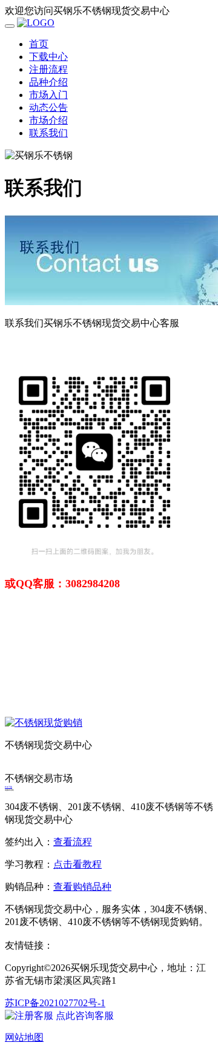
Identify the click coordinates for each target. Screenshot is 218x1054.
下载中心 (48, 56)
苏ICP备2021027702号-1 (55, 1003)
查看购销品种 (82, 886)
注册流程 (48, 69)
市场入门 (48, 95)
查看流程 (72, 842)
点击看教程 (77, 864)
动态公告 (48, 107)
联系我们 (48, 133)
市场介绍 (48, 120)
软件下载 (8, 787)
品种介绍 (48, 82)
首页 (38, 44)
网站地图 (24, 1037)
